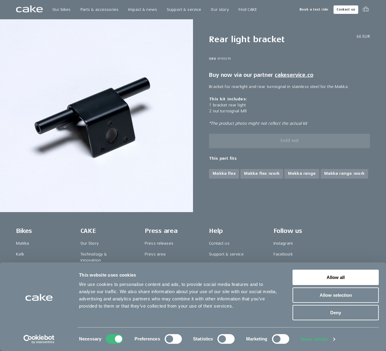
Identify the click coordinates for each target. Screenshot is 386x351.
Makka (22, 243)
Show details (314, 339)
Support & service (184, 9)
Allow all (336, 277)
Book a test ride (313, 9)
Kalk (20, 254)
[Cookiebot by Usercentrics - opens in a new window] (39, 339)
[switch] (173, 339)
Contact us (346, 9)
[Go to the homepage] (29, 9)
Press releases (159, 243)
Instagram (283, 243)
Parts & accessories (100, 9)
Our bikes (61, 9)
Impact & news (142, 9)
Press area (155, 254)
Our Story (90, 243)
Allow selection (336, 295)
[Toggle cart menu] (366, 10)
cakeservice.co (294, 75)
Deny (335, 312)
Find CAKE (248, 9)
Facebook (283, 254)
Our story (220, 9)
